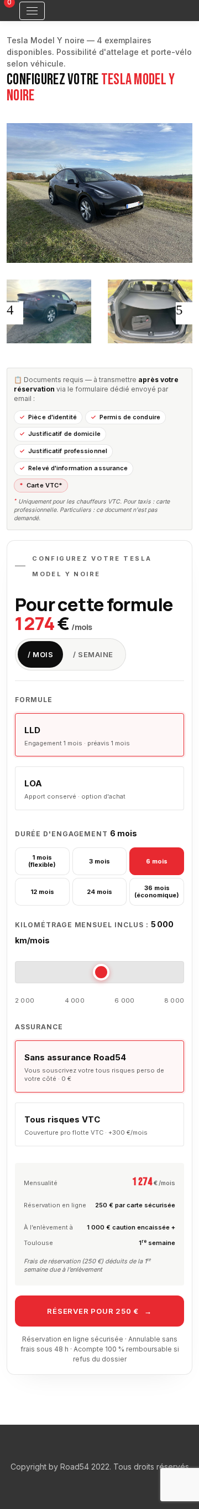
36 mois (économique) (156, 891)
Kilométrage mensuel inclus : (94, 932)
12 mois (42, 892)
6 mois (156, 861)
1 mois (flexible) (42, 860)
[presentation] (15, 313)
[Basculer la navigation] (32, 11)
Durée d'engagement (76, 833)
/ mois (40, 654)
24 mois (99, 892)
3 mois (99, 861)
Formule (34, 699)
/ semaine (93, 654)
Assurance (39, 1027)
